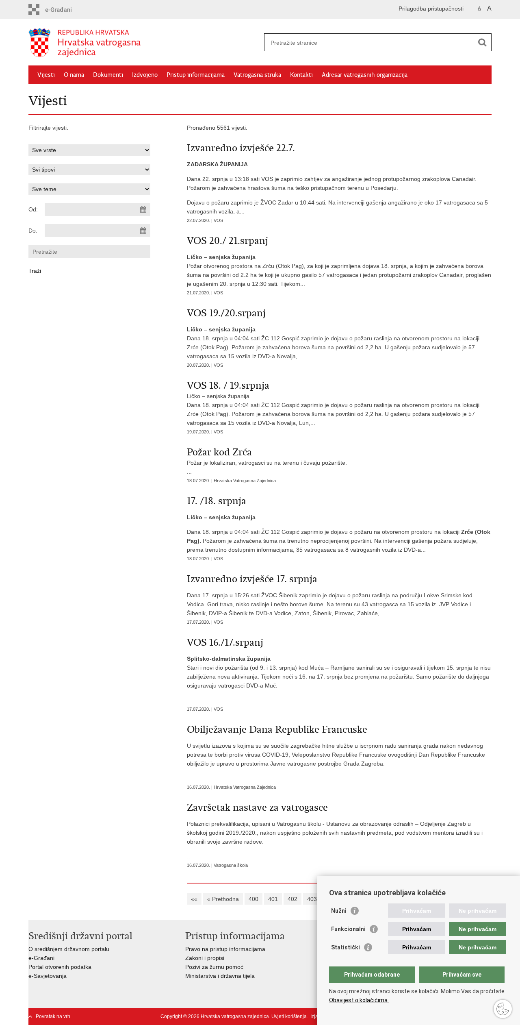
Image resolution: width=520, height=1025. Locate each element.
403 (312, 899)
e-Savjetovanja (47, 976)
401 (273, 899)
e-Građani (41, 958)
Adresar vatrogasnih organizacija (364, 74)
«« (194, 899)
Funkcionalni (348, 929)
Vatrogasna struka (257, 74)
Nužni (339, 910)
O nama (74, 74)
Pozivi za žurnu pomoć (214, 967)
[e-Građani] (63, 9)
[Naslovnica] (144, 42)
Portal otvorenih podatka (59, 967)
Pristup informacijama (196, 74)
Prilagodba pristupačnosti (431, 8)
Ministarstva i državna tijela (220, 976)
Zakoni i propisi (204, 958)
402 (292, 899)
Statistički (345, 947)
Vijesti (46, 74)
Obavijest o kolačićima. (359, 1000)
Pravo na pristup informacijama (225, 949)
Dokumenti (108, 74)
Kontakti (301, 74)
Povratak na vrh (53, 1016)
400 (253, 899)
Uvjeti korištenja (289, 1016)
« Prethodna (223, 899)
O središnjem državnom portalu (68, 949)
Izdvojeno (145, 74)
